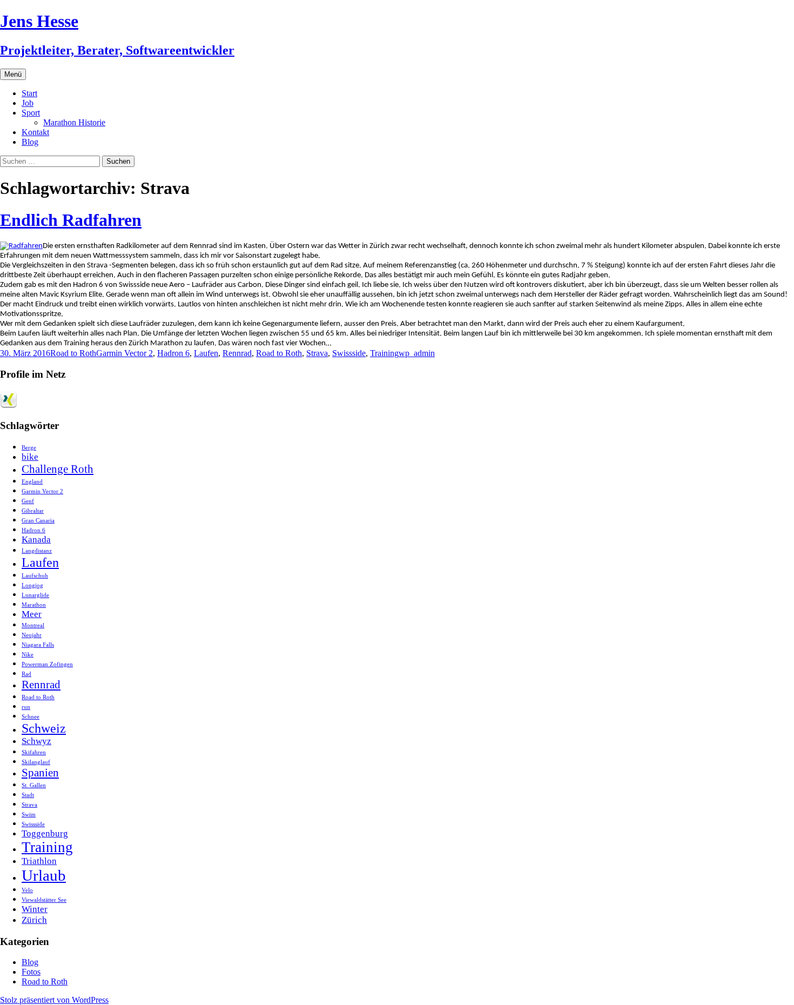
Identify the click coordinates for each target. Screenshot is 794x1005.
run (26, 707)
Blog (30, 141)
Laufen (206, 353)
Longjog (32, 585)
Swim (29, 815)
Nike (27, 655)
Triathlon (39, 861)
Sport (31, 112)
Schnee (30, 717)
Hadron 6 (173, 353)
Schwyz (36, 741)
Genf (28, 501)
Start (29, 93)
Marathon (34, 605)
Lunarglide (35, 595)
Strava (317, 353)
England (32, 482)
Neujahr (32, 635)
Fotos (31, 971)
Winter (35, 909)
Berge (29, 448)
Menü (13, 74)
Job (27, 103)
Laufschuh (35, 576)
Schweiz (44, 728)
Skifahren (34, 752)
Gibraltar (33, 511)
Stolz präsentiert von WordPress (54, 999)
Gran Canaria (38, 521)
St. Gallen (34, 785)
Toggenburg (45, 833)
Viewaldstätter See (44, 900)
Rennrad (237, 353)
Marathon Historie (74, 122)
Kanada (36, 539)
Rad (26, 674)
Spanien (40, 772)
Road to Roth (73, 353)
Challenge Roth (57, 469)
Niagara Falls (38, 645)
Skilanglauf (36, 762)
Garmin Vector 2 (124, 353)
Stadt (28, 795)
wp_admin (417, 353)
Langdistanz (37, 551)
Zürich (34, 920)
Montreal (33, 625)
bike (30, 457)
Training (384, 353)
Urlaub (44, 875)
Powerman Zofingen (47, 664)
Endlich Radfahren (71, 220)
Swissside (349, 353)
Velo (27, 890)
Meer (32, 614)
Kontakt (35, 132)
